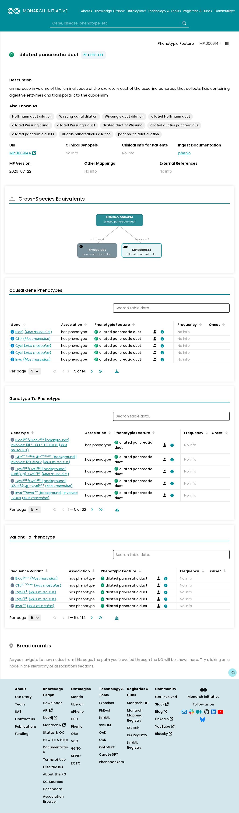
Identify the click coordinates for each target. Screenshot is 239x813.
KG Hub (133, 728)
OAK (102, 732)
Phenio (77, 726)
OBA (74, 733)
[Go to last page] (99, 371)
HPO (74, 719)
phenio (184, 153)
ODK (102, 739)
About (86, 11)
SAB (18, 711)
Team (20, 704)
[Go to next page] (91, 371)
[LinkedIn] (213, 711)
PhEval (104, 710)
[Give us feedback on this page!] (232, 672)
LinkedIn (162, 719)
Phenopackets (111, 762)
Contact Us (25, 719)
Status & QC (54, 732)
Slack (160, 704)
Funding (21, 733)
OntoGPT (107, 747)
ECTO (76, 763)
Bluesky (162, 733)
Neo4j (48, 717)
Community (224, 11)
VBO (74, 741)
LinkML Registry (134, 745)
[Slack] (191, 711)
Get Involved (166, 697)
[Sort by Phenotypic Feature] (133, 324)
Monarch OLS (138, 703)
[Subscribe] (184, 711)
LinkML (104, 717)
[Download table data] (115, 371)
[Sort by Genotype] (32, 432)
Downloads (52, 703)
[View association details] (161, 332)
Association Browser (53, 799)
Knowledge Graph (110, 11)
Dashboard (52, 789)
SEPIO (76, 756)
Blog (159, 711)
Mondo (77, 697)
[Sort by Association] (85, 324)
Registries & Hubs (197, 11)
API (46, 710)
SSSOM (105, 725)
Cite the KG (53, 767)
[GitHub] (206, 711)
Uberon (77, 704)
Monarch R (52, 725)
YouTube (163, 726)
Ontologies (136, 11)
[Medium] (199, 711)
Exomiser (106, 703)
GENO (76, 748)
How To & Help (55, 739)
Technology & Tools (164, 11)
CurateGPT (108, 754)
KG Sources (53, 781)
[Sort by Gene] (23, 324)
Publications (26, 726)
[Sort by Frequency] (199, 324)
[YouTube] (220, 711)
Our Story (23, 697)
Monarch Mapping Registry (134, 715)
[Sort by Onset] (222, 324)
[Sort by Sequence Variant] (46, 570)
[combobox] (119, 23)
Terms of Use (54, 759)
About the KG (54, 774)
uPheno (77, 711)
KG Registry (137, 735)
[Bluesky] (202, 719)
